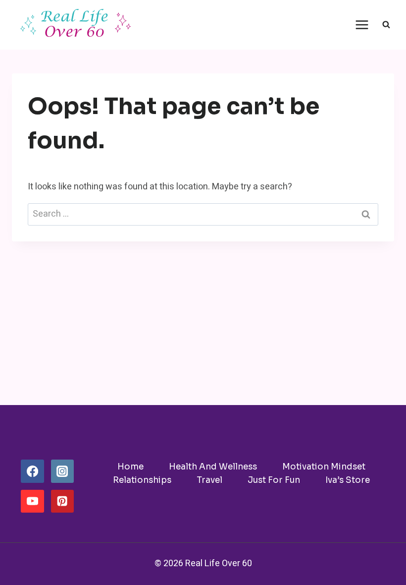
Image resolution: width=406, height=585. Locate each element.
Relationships (142, 480)
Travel (209, 480)
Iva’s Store (347, 480)
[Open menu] (361, 24)
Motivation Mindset (323, 467)
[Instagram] (62, 471)
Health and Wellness (213, 467)
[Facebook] (32, 471)
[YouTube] (32, 501)
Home (130, 467)
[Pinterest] (62, 501)
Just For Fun (274, 480)
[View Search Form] (386, 25)
